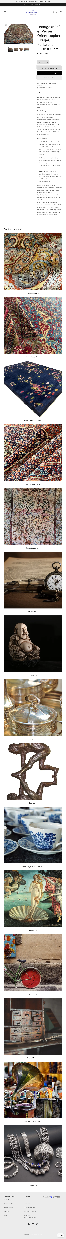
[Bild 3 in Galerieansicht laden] (21, 49)
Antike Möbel (32, 1058)
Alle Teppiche (32, 293)
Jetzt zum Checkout (50, 78)
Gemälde (32, 930)
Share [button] (40, 93)
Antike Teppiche (32, 357)
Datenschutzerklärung (30, 1211)
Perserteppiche (32, 484)
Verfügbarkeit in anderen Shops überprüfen (46, 88)
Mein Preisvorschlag (49, 73)
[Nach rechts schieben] (31, 49)
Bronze (32, 803)
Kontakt (26, 1200)
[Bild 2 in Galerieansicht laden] (16, 49)
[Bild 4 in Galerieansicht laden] (26, 49)
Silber (32, 739)
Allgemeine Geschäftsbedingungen (30, 1216)
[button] (5, 12)
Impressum (27, 1204)
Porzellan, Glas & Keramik (32, 867)
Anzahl (39, 59)
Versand (45, 56)
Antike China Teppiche (32, 420)
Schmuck (31, 1185)
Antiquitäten (32, 612)
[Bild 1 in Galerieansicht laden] (11, 49)
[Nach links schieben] (6, 49)
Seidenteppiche (32, 548)
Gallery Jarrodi (30, 1234)
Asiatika (32, 675)
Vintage (32, 994)
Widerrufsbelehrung (29, 1207)
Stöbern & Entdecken (32, 1122)
